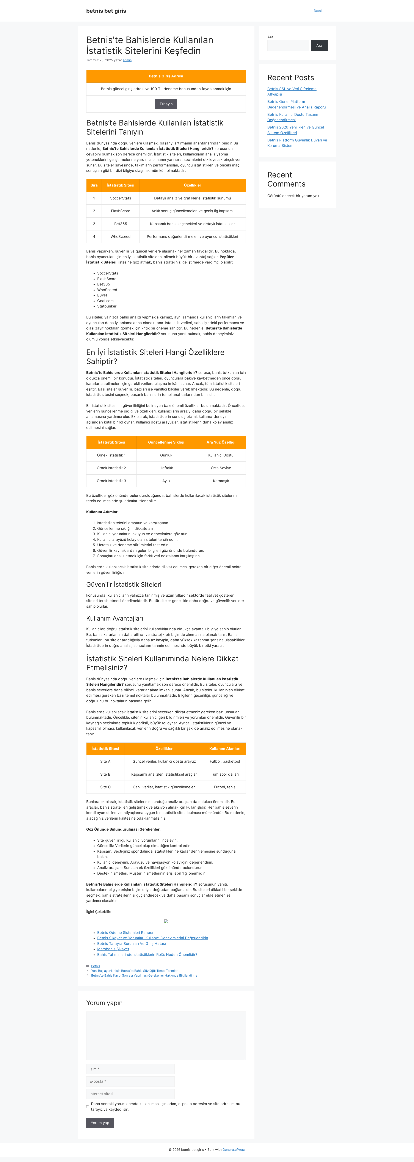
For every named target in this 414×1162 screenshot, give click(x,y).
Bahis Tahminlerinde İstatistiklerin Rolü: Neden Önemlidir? (147, 954)
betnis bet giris (106, 11)
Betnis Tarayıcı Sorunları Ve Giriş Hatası (131, 943)
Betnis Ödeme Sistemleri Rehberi (125, 932)
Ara (270, 37)
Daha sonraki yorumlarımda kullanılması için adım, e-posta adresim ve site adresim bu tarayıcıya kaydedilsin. (165, 1107)
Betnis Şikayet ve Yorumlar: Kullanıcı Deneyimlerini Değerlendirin (152, 938)
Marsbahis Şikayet (113, 949)
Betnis (318, 11)
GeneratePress (234, 1150)
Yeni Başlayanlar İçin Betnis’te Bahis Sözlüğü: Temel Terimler (134, 970)
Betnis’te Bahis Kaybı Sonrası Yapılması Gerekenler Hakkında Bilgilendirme (144, 975)
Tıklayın (166, 104)
